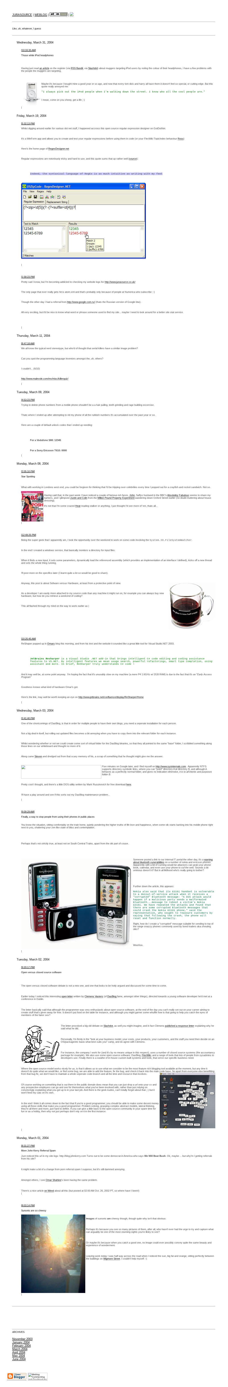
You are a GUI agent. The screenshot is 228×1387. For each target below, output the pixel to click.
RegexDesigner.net (58, 148)
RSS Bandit (77, 68)
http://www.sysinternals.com (171, 766)
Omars (51, 643)
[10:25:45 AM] (28, 638)
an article (44, 68)
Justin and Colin (78, 498)
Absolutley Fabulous (178, 495)
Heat (77, 506)
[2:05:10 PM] (28, 471)
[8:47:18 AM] (28, 343)
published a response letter (179, 1025)
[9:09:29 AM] (28, 811)
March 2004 (19, 1349)
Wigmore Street (111, 1258)
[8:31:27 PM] (28, 1145)
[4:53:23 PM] (28, 399)
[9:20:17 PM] (28, 967)
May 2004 (18, 1355)
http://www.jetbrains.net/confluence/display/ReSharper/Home (111, 697)
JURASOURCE (22, 14)
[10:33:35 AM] (28, 50)
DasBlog (112, 996)
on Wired (49, 1190)
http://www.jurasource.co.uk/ (120, 282)
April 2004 (18, 1352)
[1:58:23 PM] (28, 276)
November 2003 (22, 1339)
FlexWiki (146, 1055)
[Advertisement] (114, 1318)
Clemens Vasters (94, 996)
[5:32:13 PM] (28, 123)
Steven (38, 756)
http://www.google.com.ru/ (81, 302)
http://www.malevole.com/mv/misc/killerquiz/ (44, 378)
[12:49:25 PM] (28, 534)
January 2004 (21, 1342)
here (128, 784)
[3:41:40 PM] (28, 718)
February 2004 (21, 1345)
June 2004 (19, 1359)
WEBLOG (41, 14)
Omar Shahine (53, 1180)
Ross (180, 138)
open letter (67, 996)
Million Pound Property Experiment (116, 498)
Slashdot (93, 68)
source (133, 158)
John (132, 495)
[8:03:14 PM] (28, 1205)
